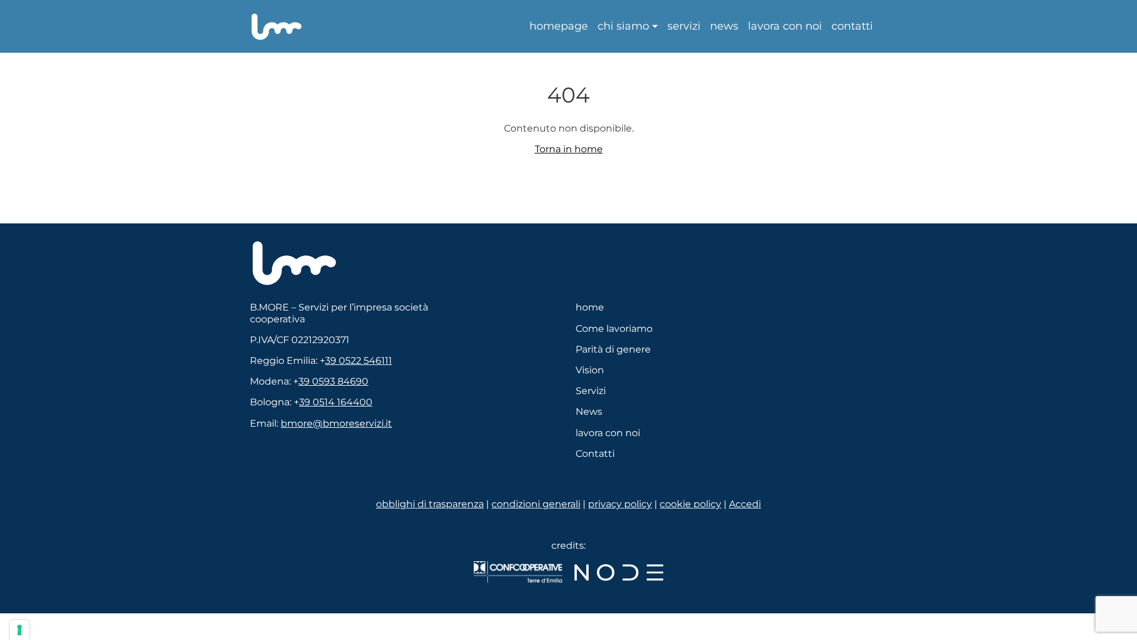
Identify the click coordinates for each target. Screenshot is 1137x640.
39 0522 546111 (358, 360)
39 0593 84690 (333, 381)
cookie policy (690, 504)
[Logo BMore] (294, 262)
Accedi (745, 504)
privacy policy (620, 504)
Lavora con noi (785, 26)
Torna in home (569, 149)
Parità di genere (613, 349)
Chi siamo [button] (623, 26)
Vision (590, 370)
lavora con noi (608, 433)
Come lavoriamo (614, 328)
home (590, 307)
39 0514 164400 (335, 402)
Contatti (852, 26)
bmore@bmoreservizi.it (336, 423)
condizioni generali (536, 504)
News (724, 26)
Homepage (558, 26)
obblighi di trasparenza (430, 504)
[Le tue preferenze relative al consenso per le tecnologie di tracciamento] (19, 630)
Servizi (684, 26)
